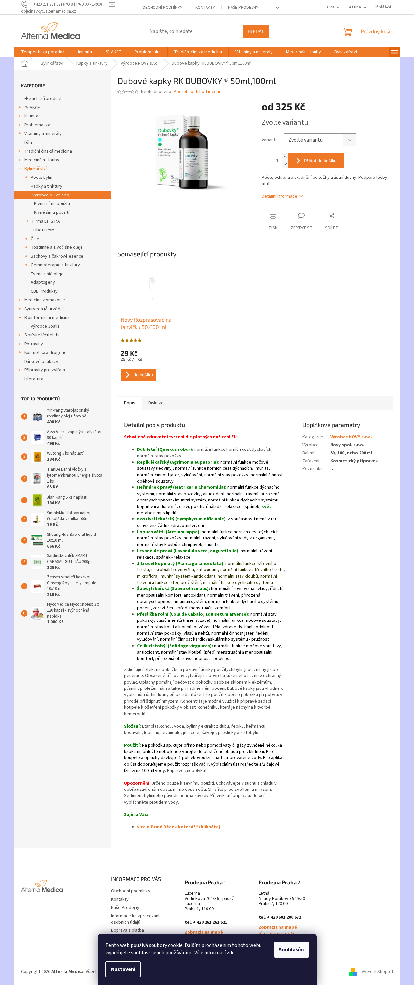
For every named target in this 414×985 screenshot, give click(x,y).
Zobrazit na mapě (204, 932)
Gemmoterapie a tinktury (55, 265)
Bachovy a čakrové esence (57, 256)
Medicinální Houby (41, 160)
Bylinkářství (35, 168)
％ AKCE (32, 107)
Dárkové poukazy (41, 361)
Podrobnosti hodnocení (197, 92)
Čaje (35, 239)
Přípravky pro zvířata (44, 370)
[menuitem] (42, 52)
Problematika (37, 125)
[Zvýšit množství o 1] (285, 157)
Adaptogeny (43, 282)
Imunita (31, 116)
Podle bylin (41, 177)
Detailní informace (279, 196)
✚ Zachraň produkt (43, 98)
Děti (28, 142)
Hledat (256, 31)
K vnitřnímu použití (52, 203)
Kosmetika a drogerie (45, 352)
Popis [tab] (129, 403)
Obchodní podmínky (162, 7)
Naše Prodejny (243, 7)
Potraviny (33, 344)
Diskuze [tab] (156, 403)
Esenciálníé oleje (47, 274)
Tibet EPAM (43, 230)
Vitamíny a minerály (43, 133)
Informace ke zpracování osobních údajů (135, 919)
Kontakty (205, 7)
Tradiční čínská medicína (48, 151)
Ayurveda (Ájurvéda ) (44, 309)
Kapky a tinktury (46, 186)
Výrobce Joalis (45, 326)
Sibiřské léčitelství (42, 335)
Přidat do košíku (320, 160)
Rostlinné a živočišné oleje (57, 247)
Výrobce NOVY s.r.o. (51, 195)
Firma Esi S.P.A (46, 221)
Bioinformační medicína (47, 317)
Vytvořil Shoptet (377, 971)
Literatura (33, 379)
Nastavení (123, 969)
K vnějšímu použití (51, 212)
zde (231, 952)
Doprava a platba (127, 930)
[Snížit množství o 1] (285, 164)
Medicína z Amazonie (44, 300)
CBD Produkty (44, 291)
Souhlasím (291, 949)
